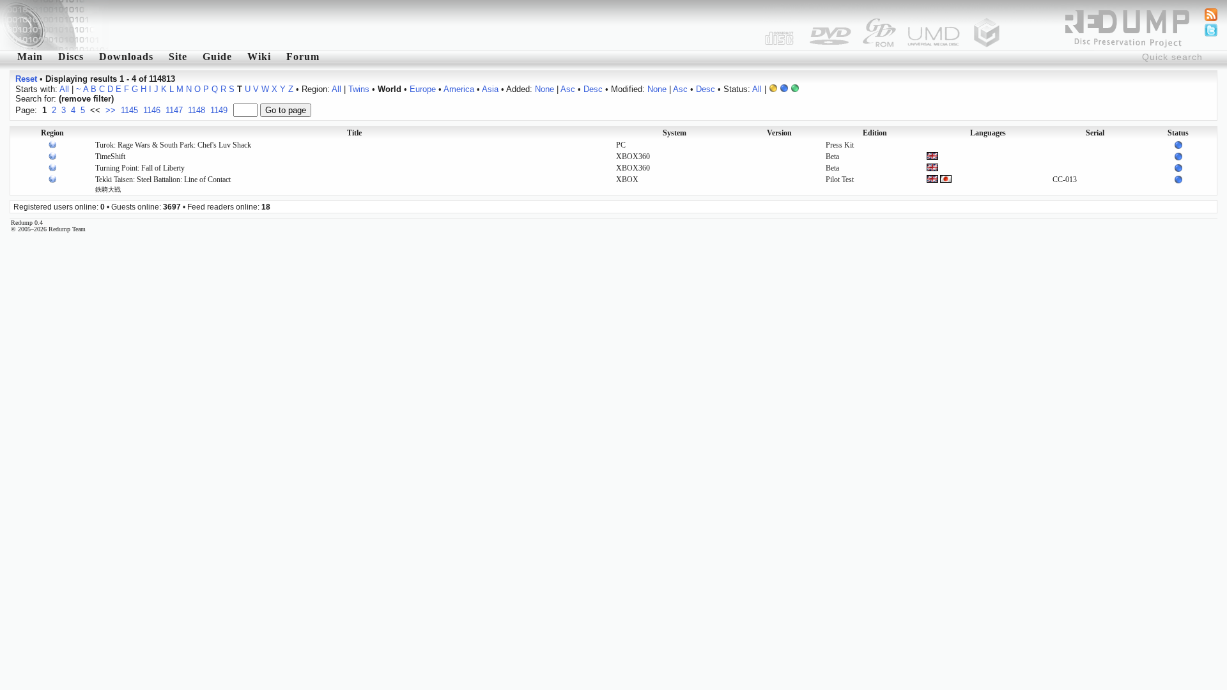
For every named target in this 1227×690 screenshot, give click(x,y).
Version (779, 132)
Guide (217, 56)
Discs (71, 56)
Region (52, 132)
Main (30, 56)
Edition (875, 132)
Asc (567, 89)
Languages (988, 132)
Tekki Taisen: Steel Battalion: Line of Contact (163, 184)
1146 (151, 110)
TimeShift (110, 156)
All (64, 89)
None (544, 89)
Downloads (126, 56)
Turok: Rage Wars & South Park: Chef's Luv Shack (173, 145)
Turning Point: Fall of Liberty (140, 168)
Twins (358, 89)
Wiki (259, 56)
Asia (490, 89)
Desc (593, 89)
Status (1178, 132)
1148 (196, 110)
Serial (1095, 132)
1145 (129, 110)
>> (110, 110)
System (674, 132)
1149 (219, 110)
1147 (174, 110)
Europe (423, 89)
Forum (303, 56)
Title (354, 132)
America (459, 89)
